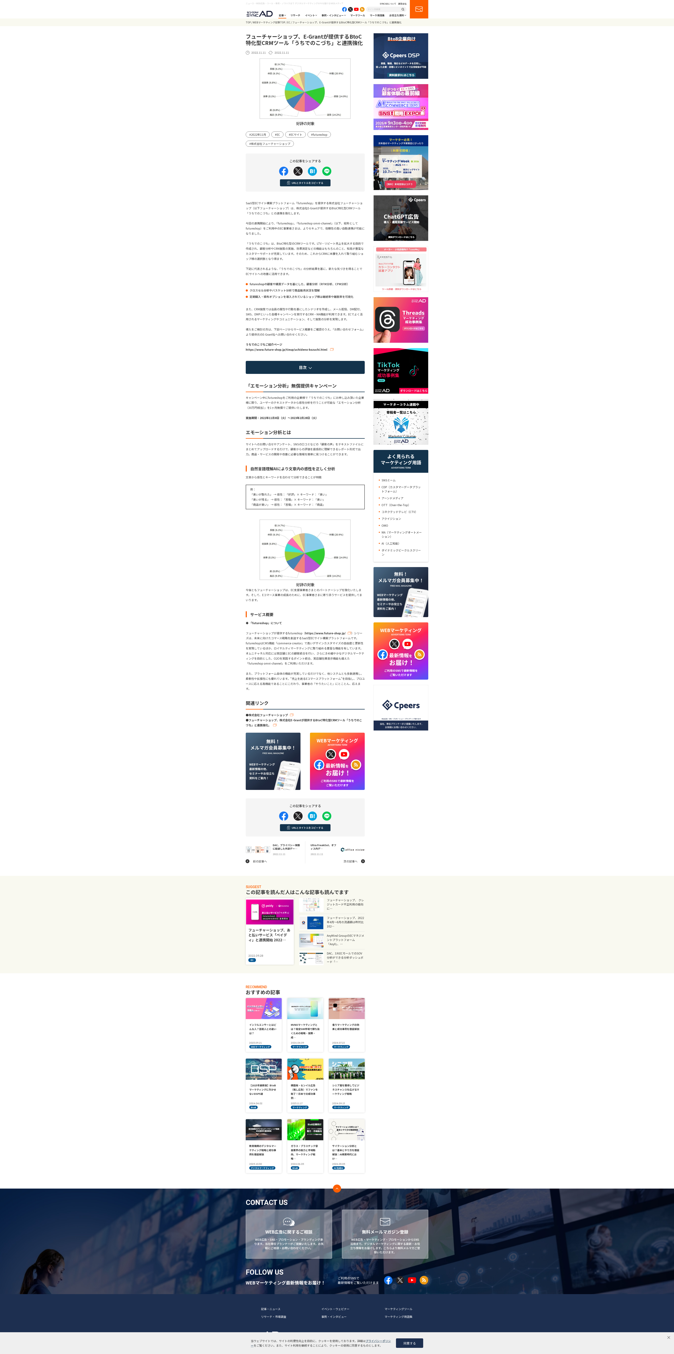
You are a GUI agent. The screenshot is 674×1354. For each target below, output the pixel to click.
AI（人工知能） (391, 543)
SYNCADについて (388, 4)
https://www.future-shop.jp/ (325, 633)
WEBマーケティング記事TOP (269, 22)
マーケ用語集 (377, 15)
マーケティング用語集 (398, 1316)
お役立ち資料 (396, 15)
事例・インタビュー (333, 15)
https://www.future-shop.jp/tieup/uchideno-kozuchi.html (287, 349)
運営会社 (402, 4)
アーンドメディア (393, 498)
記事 (281, 15)
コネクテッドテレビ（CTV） (400, 512)
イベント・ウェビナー (335, 1309)
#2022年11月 (257, 134)
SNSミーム (389, 480)
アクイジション (391, 518)
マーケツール (357, 15)
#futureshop (319, 134)
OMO (385, 525)
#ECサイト (295, 134)
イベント (310, 15)
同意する (409, 1343)
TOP (248, 22)
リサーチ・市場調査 (273, 1316)
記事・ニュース (270, 1309)
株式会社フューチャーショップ (268, 715)
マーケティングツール (398, 1309)
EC (288, 22)
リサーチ (295, 15)
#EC (277, 134)
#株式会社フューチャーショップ (269, 144)
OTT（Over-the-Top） (396, 505)
